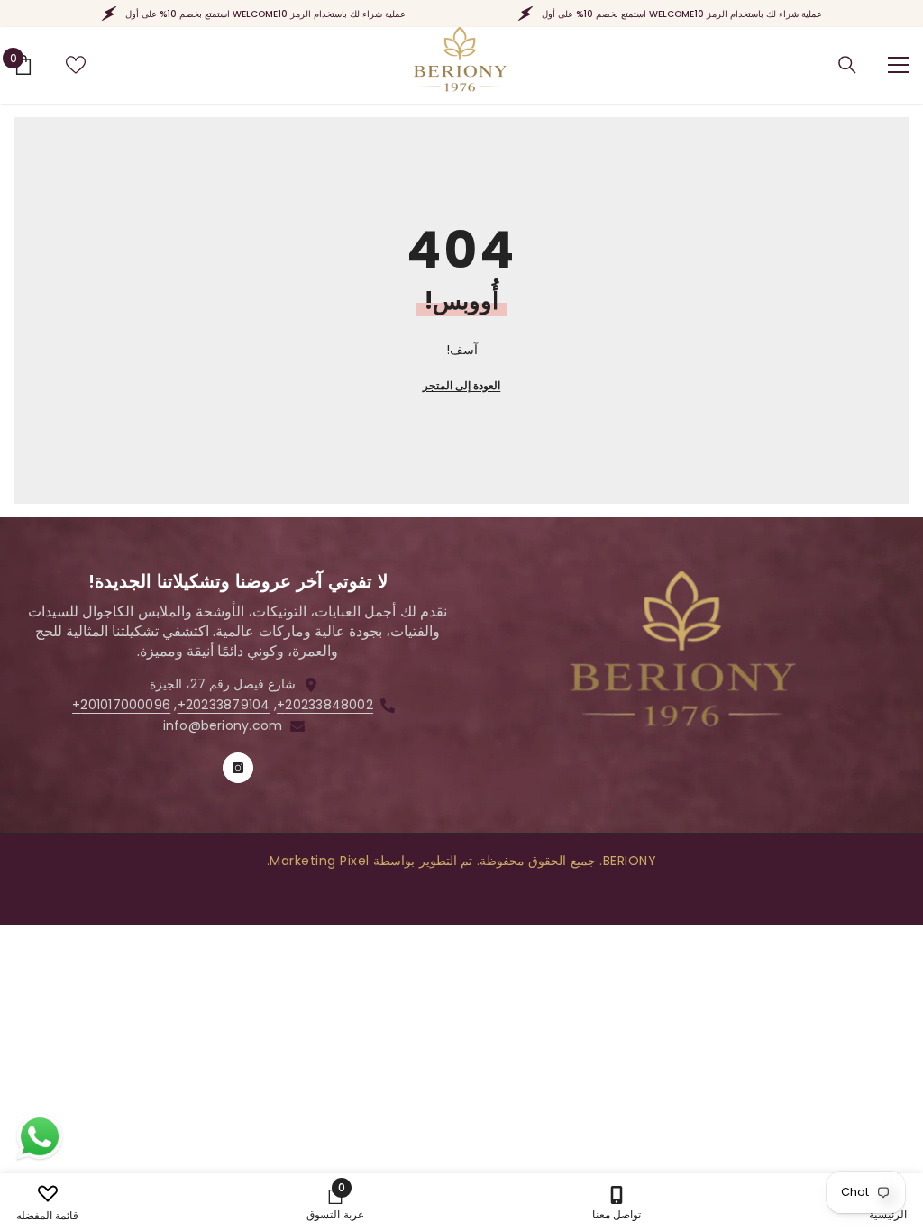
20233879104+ (224, 705)
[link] (335, 1202)
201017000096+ (121, 705)
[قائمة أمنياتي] (76, 65)
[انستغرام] (238, 767)
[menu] (898, 65)
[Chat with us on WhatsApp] (40, 1137)
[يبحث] (847, 65)
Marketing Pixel (320, 861)
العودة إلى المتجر (461, 385)
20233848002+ (325, 705)
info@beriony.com (223, 725)
